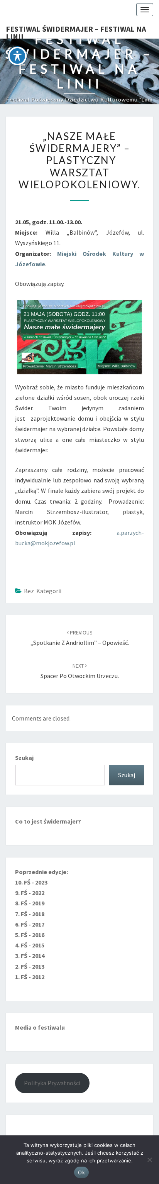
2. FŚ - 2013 (29, 966)
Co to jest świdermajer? (48, 821)
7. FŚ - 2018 (29, 914)
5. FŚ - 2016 (29, 935)
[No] (149, 1160)
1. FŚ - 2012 (29, 977)
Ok (81, 1172)
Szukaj (24, 757)
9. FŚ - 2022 (29, 892)
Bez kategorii (42, 591)
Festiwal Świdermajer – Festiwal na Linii (76, 31)
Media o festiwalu (40, 1027)
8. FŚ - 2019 (29, 903)
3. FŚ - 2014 (29, 955)
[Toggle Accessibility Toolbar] (17, 56)
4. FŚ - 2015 (29, 945)
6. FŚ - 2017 (29, 924)
